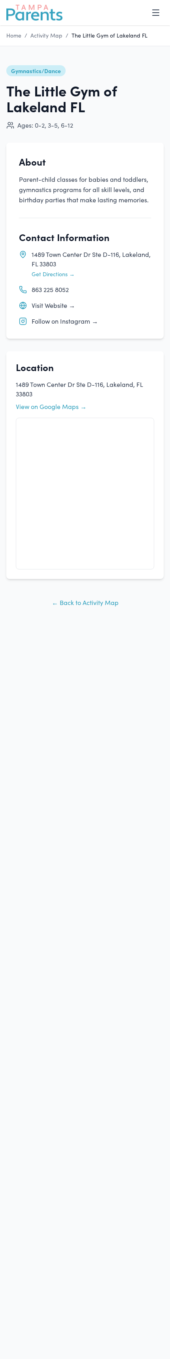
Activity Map (46, 35)
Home (13, 35)
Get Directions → (53, 274)
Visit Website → (53, 305)
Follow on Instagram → (65, 321)
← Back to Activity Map (85, 602)
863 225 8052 (50, 289)
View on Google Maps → (51, 406)
